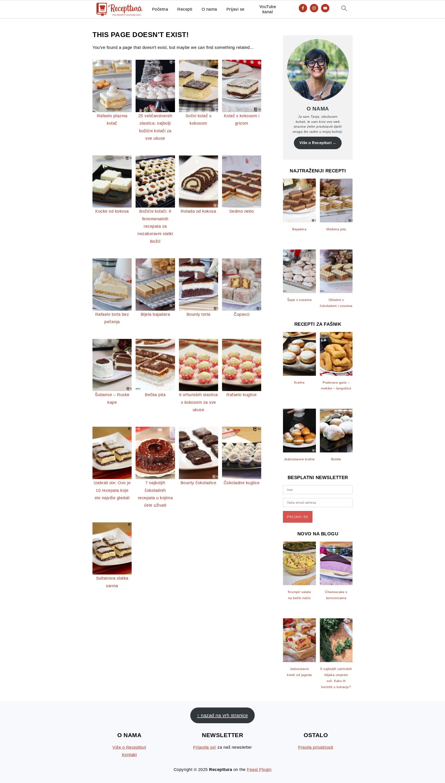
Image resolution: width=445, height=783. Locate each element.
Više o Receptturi (315, 143)
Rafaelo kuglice (241, 394)
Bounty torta (198, 314)
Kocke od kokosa (112, 211)
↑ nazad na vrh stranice (222, 715)
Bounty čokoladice (198, 482)
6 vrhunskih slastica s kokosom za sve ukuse (198, 402)
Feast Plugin (259, 769)
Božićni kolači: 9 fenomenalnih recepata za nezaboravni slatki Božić (155, 226)
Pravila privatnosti (315, 747)
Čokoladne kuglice (242, 482)
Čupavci (242, 314)
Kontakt (129, 754)
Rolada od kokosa (198, 211)
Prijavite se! (204, 747)
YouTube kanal (267, 9)
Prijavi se (235, 9)
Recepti (184, 9)
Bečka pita (155, 394)
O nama (209, 9)
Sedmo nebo (241, 211)
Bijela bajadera (155, 314)
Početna (160, 9)
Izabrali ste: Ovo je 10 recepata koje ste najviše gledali (112, 490)
